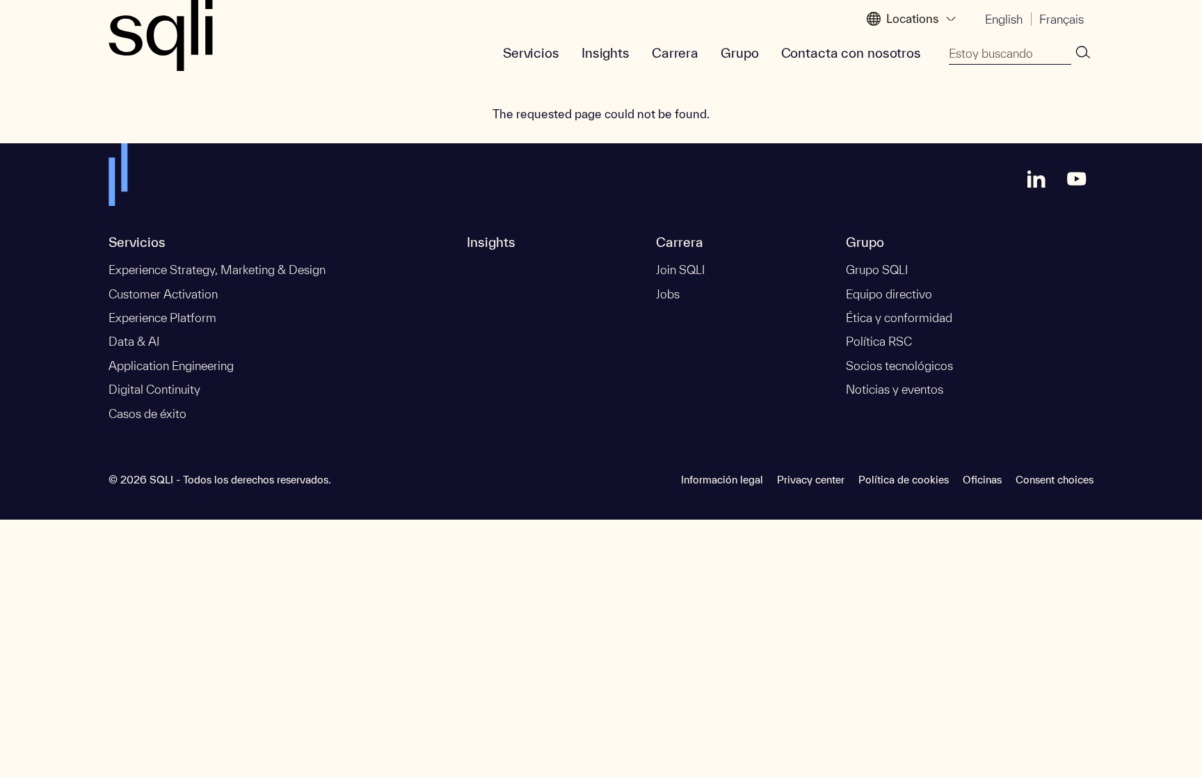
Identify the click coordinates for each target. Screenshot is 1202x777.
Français (1061, 19)
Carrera (675, 53)
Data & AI (134, 341)
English (1004, 19)
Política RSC (879, 341)
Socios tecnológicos (899, 365)
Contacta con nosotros (851, 53)
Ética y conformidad (899, 317)
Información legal (722, 480)
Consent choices (1054, 480)
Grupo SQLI (877, 269)
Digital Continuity (154, 389)
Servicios (531, 53)
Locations (912, 18)
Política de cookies (903, 480)
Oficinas (982, 480)
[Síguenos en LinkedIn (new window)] (1036, 178)
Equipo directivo (889, 294)
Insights (606, 53)
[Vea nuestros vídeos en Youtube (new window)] (1076, 178)
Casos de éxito (147, 413)
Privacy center (810, 480)
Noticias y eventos (894, 389)
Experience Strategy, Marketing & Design (217, 269)
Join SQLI (680, 269)
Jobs (668, 294)
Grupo (739, 53)
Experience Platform (162, 317)
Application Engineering (171, 365)
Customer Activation (163, 294)
